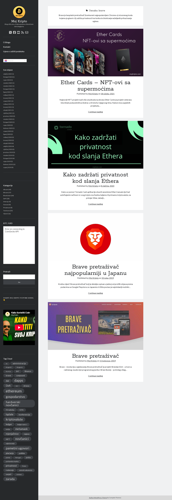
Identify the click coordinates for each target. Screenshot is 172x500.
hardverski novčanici (13, 403)
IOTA (21, 410)
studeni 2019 (7, 155)
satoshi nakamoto (25, 470)
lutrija (8, 429)
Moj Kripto (19, 21)
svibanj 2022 (7, 95)
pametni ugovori (17, 448)
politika (22, 453)
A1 (6, 363)
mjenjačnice (12, 433)
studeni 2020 (7, 119)
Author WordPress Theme (98, 498)
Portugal (18, 457)
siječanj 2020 (7, 149)
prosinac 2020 (8, 116)
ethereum (14, 391)
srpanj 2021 (7, 101)
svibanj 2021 (7, 104)
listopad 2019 (7, 158)
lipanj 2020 (7, 134)
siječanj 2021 (7, 113)
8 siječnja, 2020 (107, 186)
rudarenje (10, 470)
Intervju (6, 202)
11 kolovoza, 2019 (108, 361)
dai (7, 380)
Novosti (6, 205)
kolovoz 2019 (7, 164)
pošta (28, 457)
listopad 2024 (7, 77)
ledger (9, 424)
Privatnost (6, 208)
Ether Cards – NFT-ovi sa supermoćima (95, 52)
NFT (8, 439)
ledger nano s (22, 424)
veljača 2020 (7, 146)
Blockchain (7, 195)
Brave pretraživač (95, 326)
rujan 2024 (7, 80)
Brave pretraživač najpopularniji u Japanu (95, 237)
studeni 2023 (7, 83)
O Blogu (6, 42)
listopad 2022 (7, 89)
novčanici (22, 439)
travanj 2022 (7, 98)
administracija (19, 363)
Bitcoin (5, 192)
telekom (19, 474)
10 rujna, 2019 (107, 278)
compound (20, 375)
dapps (18, 380)
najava (26, 434)
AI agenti (8, 367)
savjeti (8, 474)
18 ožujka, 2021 (107, 93)
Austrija (8, 371)
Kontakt (6, 47)
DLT (17, 386)
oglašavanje (10, 443)
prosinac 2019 (8, 152)
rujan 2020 (7, 125)
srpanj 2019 (7, 167)
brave (8, 375)
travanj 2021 (7, 107)
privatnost (11, 465)
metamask (21, 429)
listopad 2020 (7, 122)
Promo (24, 466)
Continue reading (95, 112)
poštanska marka (12, 461)
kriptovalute (14, 419)
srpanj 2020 (7, 131)
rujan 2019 (7, 161)
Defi (8, 385)
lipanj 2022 (7, 92)
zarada (10, 479)
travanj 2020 (7, 140)
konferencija (24, 414)
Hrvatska (10, 410)
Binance (28, 371)
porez (8, 458)
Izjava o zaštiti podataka (13, 51)
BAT (17, 371)
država (26, 386)
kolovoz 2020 (7, 128)
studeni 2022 (7, 86)
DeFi (4, 198)
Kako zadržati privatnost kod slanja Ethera (95, 144)
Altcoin (5, 189)
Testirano (6, 211)
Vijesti (5, 214)
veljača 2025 (7, 74)
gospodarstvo (15, 396)
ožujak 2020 (7, 143)
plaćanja (10, 453)
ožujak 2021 (7, 110)
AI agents (20, 367)
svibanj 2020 (7, 137)
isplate (9, 414)
